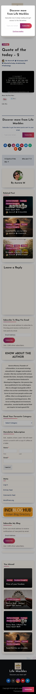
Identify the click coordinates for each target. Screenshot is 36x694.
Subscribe (25, 26)
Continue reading (18, 31)
